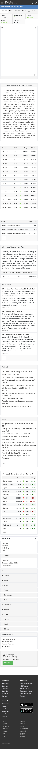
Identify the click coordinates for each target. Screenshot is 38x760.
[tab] (32, 11)
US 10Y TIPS (6, 199)
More (4, 532)
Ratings (4, 696)
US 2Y (4, 175)
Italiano (22, 724)
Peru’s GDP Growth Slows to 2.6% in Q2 (16, 434)
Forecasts (5, 693)
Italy (4, 511)
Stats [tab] (10, 11)
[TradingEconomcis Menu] (2, 2)
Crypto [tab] (28, 474)
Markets (6, 556)
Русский (5, 731)
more (24, 305)
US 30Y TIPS (6, 207)
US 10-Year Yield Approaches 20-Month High (18, 289)
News (4, 550)
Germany (6, 494)
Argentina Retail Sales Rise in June (14, 453)
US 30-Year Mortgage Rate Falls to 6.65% (16, 406)
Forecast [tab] (17, 11)
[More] (4, 238)
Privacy (4, 716)
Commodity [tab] (6, 474)
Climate (6, 629)
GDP (5, 571)
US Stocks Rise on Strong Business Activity (17, 372)
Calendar (5, 543)
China (5, 521)
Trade (5, 590)
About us (5, 714)
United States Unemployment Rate (14, 233)
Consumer (7, 605)
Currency (5, 560)
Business (6, 600)
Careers (4, 706)
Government (7, 595)
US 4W (4, 156)
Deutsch (23, 721)
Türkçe (4, 734)
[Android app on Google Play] (26, 710)
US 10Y (5, 152)
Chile (4, 528)
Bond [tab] (33, 474)
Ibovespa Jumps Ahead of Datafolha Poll (16, 436)
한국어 (22, 736)
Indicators (5, 548)
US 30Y (5, 195)
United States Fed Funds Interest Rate (15, 229)
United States (7, 481)
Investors (5, 709)
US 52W (5, 171)
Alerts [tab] (24, 11)
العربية (4, 736)
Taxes (5, 614)
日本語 (22, 734)
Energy (6, 619)
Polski (22, 726)
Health (5, 624)
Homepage (5, 683)
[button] (36, 3)
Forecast (5, 545)
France (5, 515)
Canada (5, 508)
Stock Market (6, 565)
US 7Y (4, 187)
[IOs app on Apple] (26, 705)
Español (4, 724)
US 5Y (4, 183)
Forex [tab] (23, 474)
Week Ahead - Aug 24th (10, 374)
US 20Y (5, 191)
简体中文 (23, 731)
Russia (5, 501)
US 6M (4, 167)
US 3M (4, 164)
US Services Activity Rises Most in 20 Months (18, 385)
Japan (5, 488)
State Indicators (7, 641)
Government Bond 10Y (10, 563)
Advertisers (5, 711)
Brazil (5, 498)
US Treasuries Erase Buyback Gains (15, 334)
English (4, 721)
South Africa (7, 518)
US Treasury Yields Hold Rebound (14, 312)
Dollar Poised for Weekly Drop (12, 398)
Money (5, 585)
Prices (5, 580)
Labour (6, 575)
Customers (5, 704)
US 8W (4, 160)
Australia (6, 491)
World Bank (6, 646)
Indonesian (24, 729)
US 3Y (4, 179)
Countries (5, 686)
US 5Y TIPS (6, 203)
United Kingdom (8, 484)
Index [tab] (13, 474)
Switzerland (7, 525)
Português (5, 726)
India (4, 505)
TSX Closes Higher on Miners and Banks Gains (18, 442)
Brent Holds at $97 (8, 439)
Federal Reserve (8, 644)
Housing (6, 609)
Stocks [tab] (18, 474)
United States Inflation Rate (11, 225)
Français (5, 729)
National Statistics (8, 639)
